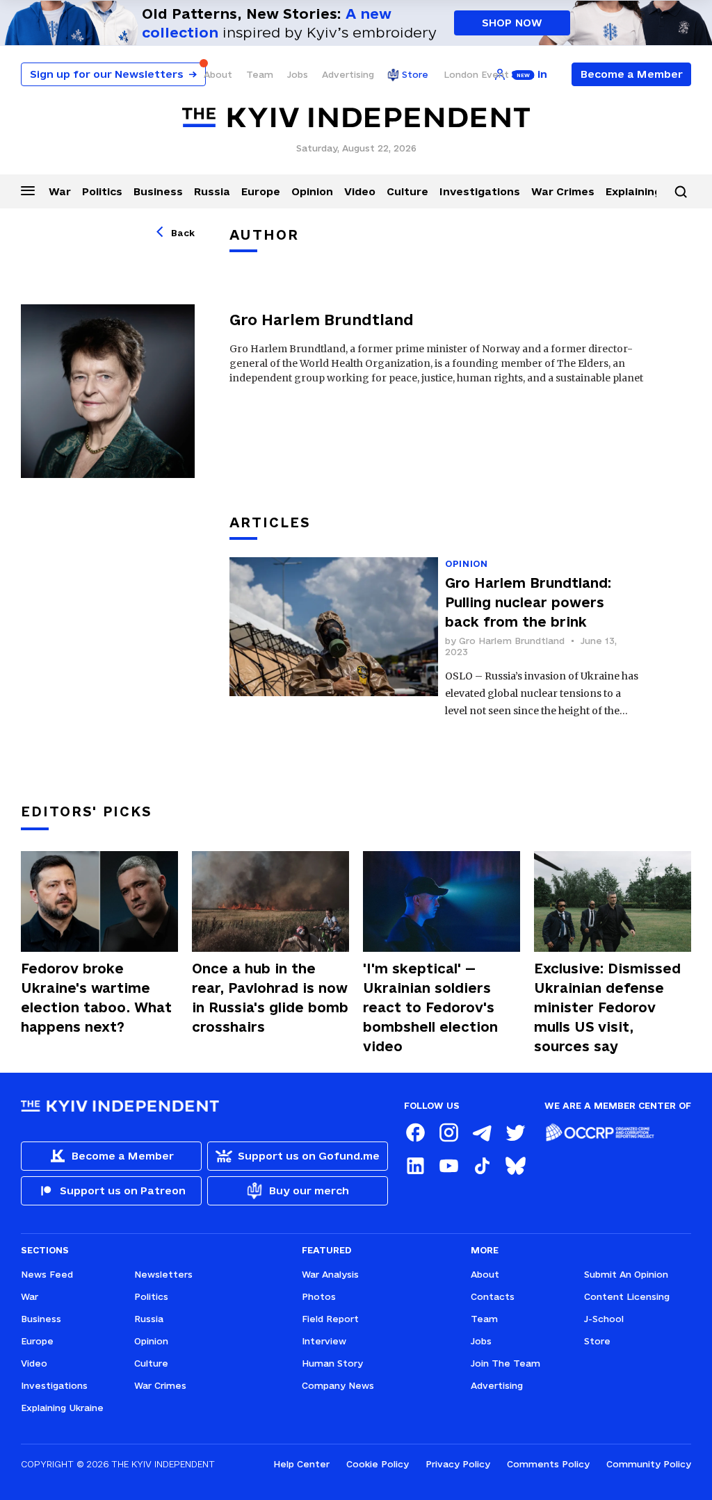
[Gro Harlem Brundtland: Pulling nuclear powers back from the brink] (333, 638)
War (60, 191)
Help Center (301, 1464)
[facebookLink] (415, 1132)
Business (158, 191)
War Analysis (330, 1274)
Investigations (479, 191)
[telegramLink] (482, 1132)
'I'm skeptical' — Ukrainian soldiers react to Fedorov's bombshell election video (430, 1007)
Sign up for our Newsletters (113, 74)
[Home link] (356, 118)
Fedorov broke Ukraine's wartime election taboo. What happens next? (96, 998)
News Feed (47, 1274)
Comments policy (548, 1464)
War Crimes (562, 191)
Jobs (297, 74)
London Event (476, 74)
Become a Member (632, 74)
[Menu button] (28, 190)
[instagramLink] (448, 1132)
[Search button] (680, 191)
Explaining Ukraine (62, 1407)
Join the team (505, 1363)
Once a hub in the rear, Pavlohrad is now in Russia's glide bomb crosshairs (270, 998)
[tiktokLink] (482, 1166)
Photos (319, 1296)
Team (259, 74)
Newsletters (163, 1274)
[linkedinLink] (415, 1166)
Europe (260, 191)
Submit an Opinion (626, 1274)
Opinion (312, 191)
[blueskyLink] (515, 1166)
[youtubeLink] (448, 1166)
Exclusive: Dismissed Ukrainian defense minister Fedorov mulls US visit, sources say (607, 1007)
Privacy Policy (458, 1464)
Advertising (348, 74)
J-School (604, 1319)
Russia (212, 191)
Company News (338, 1385)
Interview (324, 1341)
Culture (407, 191)
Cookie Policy (377, 1464)
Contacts (493, 1296)
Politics (102, 191)
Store (415, 74)
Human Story (332, 1363)
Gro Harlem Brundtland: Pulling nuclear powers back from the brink (528, 602)
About (218, 74)
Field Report (330, 1319)
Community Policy (648, 1464)
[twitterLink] (515, 1132)
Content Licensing (627, 1296)
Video (359, 191)
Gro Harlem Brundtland (512, 640)
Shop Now (512, 22)
